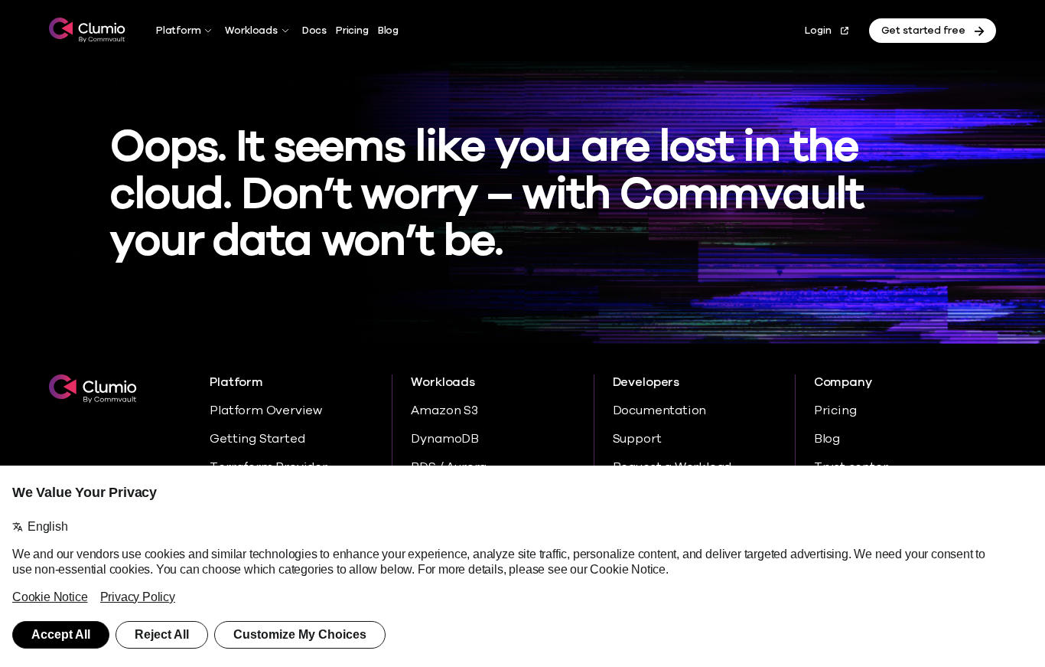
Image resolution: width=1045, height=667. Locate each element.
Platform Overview (266, 410)
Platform (178, 31)
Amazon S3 (444, 410)
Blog (388, 31)
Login (818, 31)
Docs (314, 31)
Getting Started (257, 438)
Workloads (251, 31)
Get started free (923, 31)
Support (637, 438)
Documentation (660, 410)
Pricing (352, 31)
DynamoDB (444, 438)
